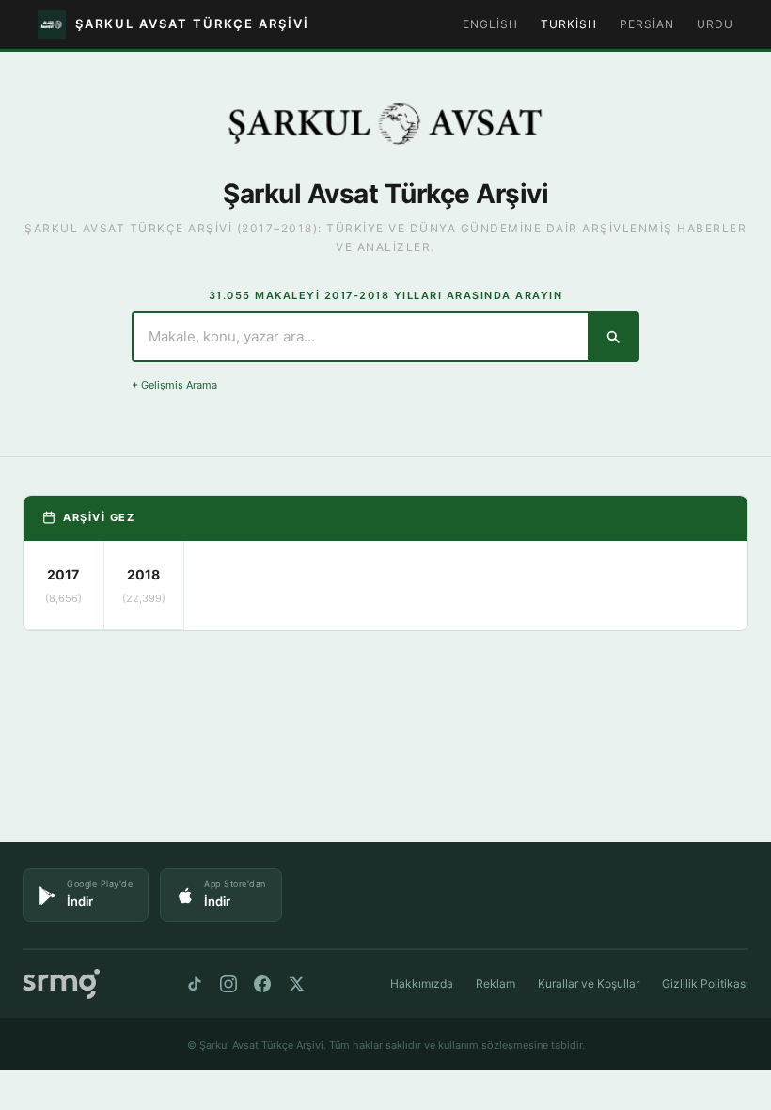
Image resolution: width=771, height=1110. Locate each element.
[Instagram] (228, 983)
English (490, 24)
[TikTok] (194, 983)
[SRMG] (61, 984)
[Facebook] (262, 983)
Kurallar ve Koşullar (588, 983)
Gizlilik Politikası (705, 983)
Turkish (569, 24)
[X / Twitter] (296, 983)
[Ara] (612, 336)
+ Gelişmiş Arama (174, 384)
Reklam (495, 983)
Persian (647, 24)
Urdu (715, 24)
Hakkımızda (421, 983)
